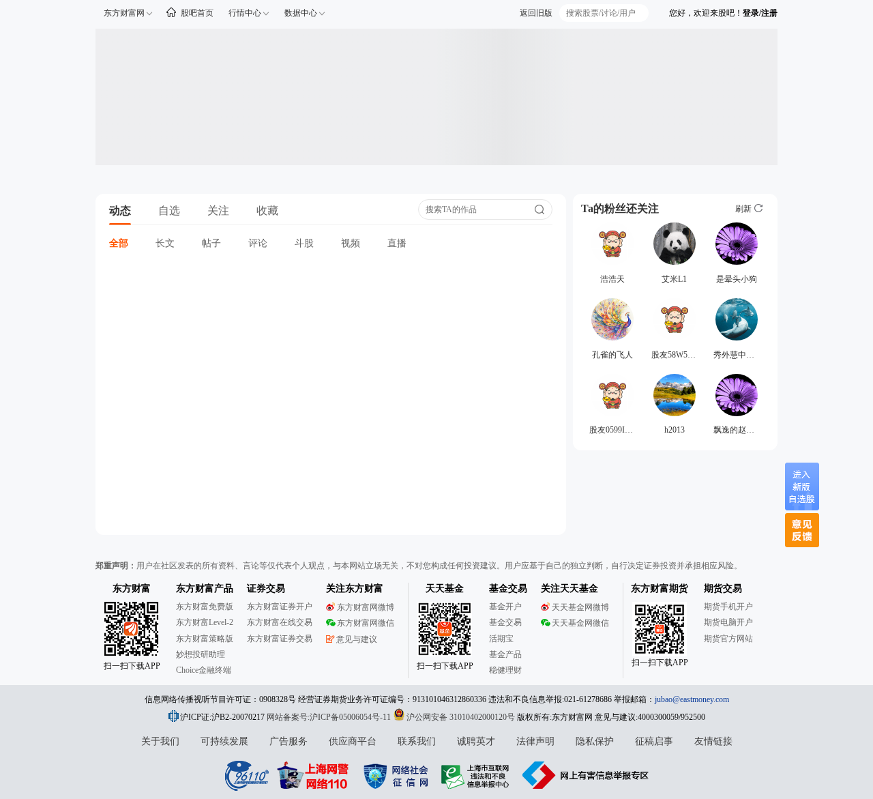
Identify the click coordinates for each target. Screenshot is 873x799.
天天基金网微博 (580, 607)
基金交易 (505, 622)
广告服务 (288, 741)
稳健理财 (505, 670)
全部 (118, 243)
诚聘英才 (476, 741)
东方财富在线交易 (279, 622)
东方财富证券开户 (279, 606)
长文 (165, 243)
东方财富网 (124, 13)
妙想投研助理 (200, 654)
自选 (169, 210)
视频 (350, 243)
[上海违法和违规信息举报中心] (477, 775)
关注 (218, 210)
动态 (120, 210)
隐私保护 (595, 741)
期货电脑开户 (728, 622)
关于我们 (160, 741)
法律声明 (535, 741)
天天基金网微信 (580, 623)
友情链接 (713, 741)
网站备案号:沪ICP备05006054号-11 (330, 717)
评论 (257, 243)
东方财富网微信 (365, 623)
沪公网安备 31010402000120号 (460, 717)
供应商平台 (352, 741)
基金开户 (505, 606)
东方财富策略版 (204, 638)
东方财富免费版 (204, 606)
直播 (396, 243)
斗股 (304, 243)
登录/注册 (760, 13)
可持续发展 (224, 741)
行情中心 (244, 13)
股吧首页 (197, 13)
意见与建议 (356, 639)
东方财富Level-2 (204, 622)
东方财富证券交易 (279, 638)
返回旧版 (536, 13)
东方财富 (132, 588)
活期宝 (501, 638)
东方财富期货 (659, 588)
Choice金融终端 (203, 670)
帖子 (211, 243)
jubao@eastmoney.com (692, 699)
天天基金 (445, 588)
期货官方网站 (728, 638)
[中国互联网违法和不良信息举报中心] (585, 775)
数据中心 (300, 13)
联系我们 (417, 741)
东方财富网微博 (365, 607)
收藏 (267, 210)
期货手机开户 (728, 606)
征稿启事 (654, 741)
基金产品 (505, 654)
